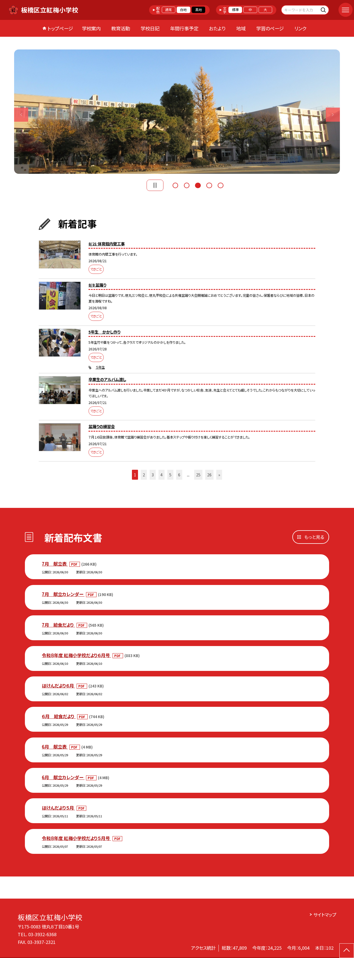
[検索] (324, 10)
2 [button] (186, 185)
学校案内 (91, 28)
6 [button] (179, 474)
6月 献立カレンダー (63, 777)
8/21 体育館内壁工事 (106, 243)
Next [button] (333, 114)
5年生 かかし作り (104, 332)
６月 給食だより (59, 716)
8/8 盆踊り (97, 285)
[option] (177, 111)
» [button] (219, 474)
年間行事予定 (184, 28)
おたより (217, 28)
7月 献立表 (55, 563)
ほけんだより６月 (58, 685)
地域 (241, 28)
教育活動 (120, 28)
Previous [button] (21, 114)
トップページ (60, 28)
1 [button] (175, 185)
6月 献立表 (55, 746)
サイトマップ (324, 914)
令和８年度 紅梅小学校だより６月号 (76, 655)
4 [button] (209, 185)
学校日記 (149, 28)
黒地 (198, 9)
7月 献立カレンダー (63, 594)
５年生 (100, 367)
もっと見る (314, 537)
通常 (168, 9)
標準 (235, 9)
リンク (300, 28)
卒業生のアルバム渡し (107, 379)
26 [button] (209, 474)
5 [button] (220, 185)
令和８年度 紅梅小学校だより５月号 (76, 838)
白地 (183, 9)
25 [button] (198, 474)
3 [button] (198, 185)
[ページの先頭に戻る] (347, 951)
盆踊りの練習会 (101, 426)
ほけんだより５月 (58, 807)
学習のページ (270, 28)
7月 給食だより (58, 624)
